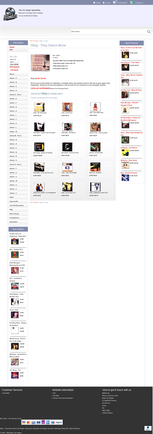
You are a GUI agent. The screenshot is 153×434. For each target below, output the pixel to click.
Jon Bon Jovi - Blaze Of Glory (131, 90)
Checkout (139, 3)
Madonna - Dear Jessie (129, 160)
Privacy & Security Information (63, 398)
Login (108, 3)
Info (54, 393)
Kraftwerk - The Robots (129, 148)
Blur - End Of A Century (129, 173)
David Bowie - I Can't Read (130, 62)
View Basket (123, 3)
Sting (46, 40)
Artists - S (41, 40)
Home (98, 3)
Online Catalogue (34, 40)
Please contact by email (110, 395)
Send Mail (6, 393)
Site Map (56, 395)
